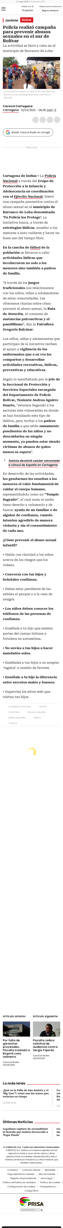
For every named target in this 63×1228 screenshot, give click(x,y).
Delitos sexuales (16, 717)
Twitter (43, 120)
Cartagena (11, 110)
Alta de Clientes (47, 1174)
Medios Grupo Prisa (31, 1210)
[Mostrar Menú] (3, 8)
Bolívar (43, 706)
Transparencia (47, 1186)
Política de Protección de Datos (19, 1182)
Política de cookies (50, 1182)
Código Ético (31, 1190)
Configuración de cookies (21, 1186)
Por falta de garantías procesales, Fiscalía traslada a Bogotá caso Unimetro (16, 1048)
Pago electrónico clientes (21, 1174)
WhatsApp (57, 120)
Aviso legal (46, 1178)
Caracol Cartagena (18, 106)
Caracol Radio (11, 9)
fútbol (35, 247)
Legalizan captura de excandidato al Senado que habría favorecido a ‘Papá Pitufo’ (25, 1131)
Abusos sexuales (37, 712)
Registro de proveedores (23, 1178)
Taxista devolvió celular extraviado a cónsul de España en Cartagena (34, 463)
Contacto (12, 1170)
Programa (27, 10)
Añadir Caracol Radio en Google (30, 132)
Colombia (13, 712)
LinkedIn (50, 120)
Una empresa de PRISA (31, 1201)
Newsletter (50, 1170)
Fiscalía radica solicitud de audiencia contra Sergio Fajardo (45, 1045)
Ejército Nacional (28, 196)
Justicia (11, 20)
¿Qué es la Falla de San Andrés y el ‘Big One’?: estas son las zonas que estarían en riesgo (26, 1093)
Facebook (35, 120)
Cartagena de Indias (19, 706)
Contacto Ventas (31, 1170)
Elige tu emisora (50, 11)
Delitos (37, 717)
